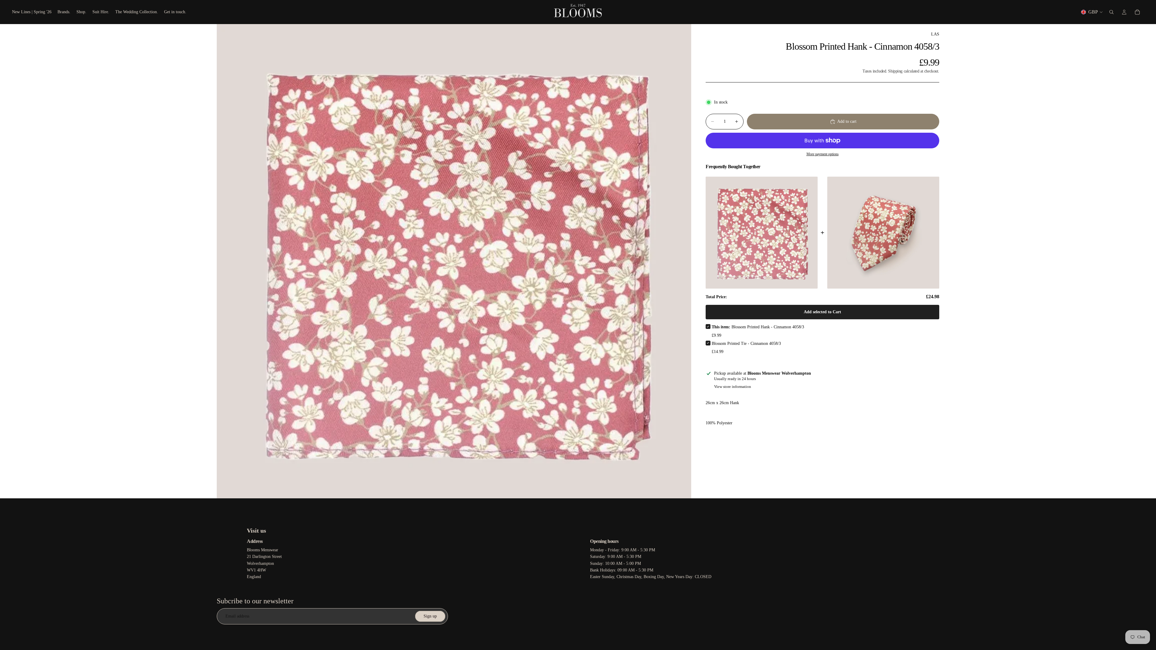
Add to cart (846, 121)
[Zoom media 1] (454, 261)
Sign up (430, 616)
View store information (732, 386)
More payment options (822, 154)
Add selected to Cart (822, 312)
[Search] (1111, 12)
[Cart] (1137, 12)
